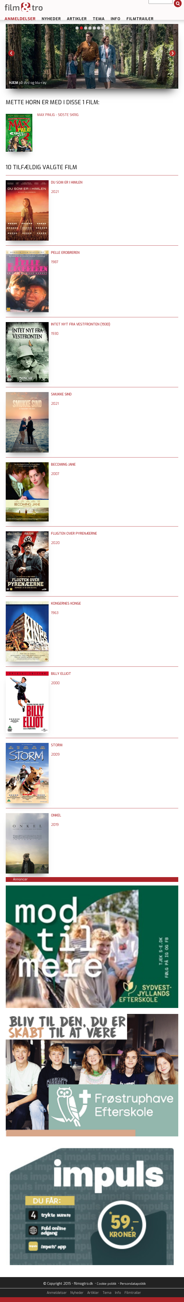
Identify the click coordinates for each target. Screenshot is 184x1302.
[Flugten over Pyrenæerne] (27, 533)
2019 (55, 824)
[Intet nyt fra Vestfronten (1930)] (27, 324)
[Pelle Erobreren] (27, 252)
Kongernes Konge (66, 603)
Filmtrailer (140, 18)
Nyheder (51, 18)
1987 (54, 262)
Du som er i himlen (66, 182)
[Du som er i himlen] (27, 182)
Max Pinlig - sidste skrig (58, 115)
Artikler (77, 18)
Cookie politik (106, 1284)
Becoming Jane (63, 464)
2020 (55, 543)
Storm (57, 745)
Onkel (56, 815)
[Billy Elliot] (27, 673)
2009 (55, 754)
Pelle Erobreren (65, 252)
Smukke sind (61, 394)
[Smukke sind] (27, 394)
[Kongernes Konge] (27, 603)
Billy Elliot (61, 673)
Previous (11, 53)
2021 (55, 192)
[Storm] (27, 745)
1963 (54, 613)
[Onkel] (27, 815)
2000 (55, 683)
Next (172, 53)
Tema (99, 18)
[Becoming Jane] (27, 464)
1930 (54, 333)
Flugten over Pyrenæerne (74, 533)
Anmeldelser (20, 19)
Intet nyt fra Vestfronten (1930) (80, 324)
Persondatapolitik (133, 1284)
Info (116, 18)
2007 (55, 474)
